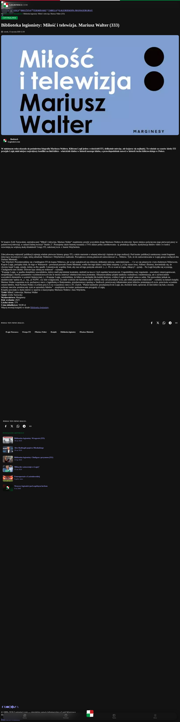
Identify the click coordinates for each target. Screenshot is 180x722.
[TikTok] (15, 707)
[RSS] (17, 707)
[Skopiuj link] (176, 322)
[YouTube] (7, 707)
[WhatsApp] (163, 322)
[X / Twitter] (5, 707)
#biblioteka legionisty (68, 332)
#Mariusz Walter (41, 332)
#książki (54, 332)
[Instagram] (10, 707)
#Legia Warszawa (12, 332)
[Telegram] (170, 322)
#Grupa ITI (26, 332)
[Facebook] (151, 322)
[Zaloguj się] (2, 16)
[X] (157, 322)
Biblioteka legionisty (39, 307)
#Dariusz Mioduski (86, 332)
